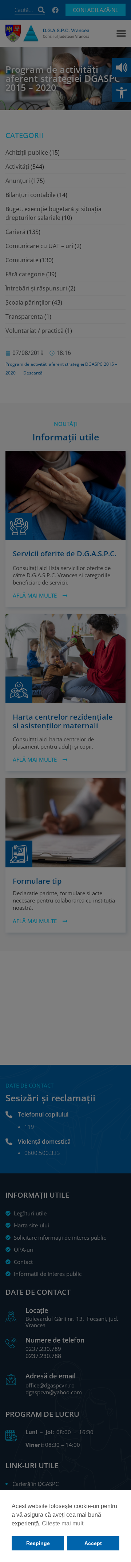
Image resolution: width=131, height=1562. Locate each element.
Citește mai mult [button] (62, 1523)
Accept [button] (93, 1543)
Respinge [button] (38, 1543)
